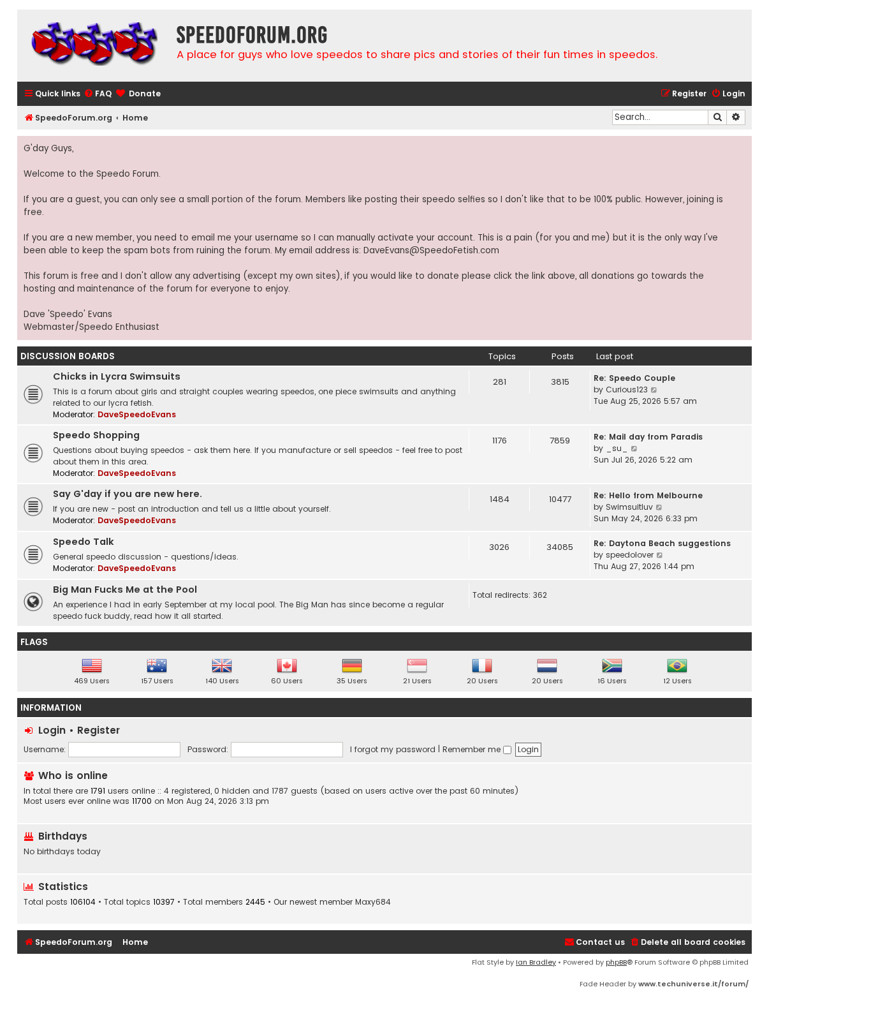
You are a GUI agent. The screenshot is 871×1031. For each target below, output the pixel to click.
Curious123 (627, 389)
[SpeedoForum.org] (93, 45)
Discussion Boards (67, 356)
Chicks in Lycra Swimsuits (116, 376)
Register (98, 730)
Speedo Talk (83, 541)
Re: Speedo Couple (634, 378)
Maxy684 (373, 902)
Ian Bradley (536, 962)
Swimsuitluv (629, 506)
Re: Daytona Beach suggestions (662, 543)
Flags (34, 642)
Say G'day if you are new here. (127, 493)
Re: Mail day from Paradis (648, 436)
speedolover (630, 554)
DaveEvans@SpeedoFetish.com (431, 250)
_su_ (617, 448)
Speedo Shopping (96, 435)
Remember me (473, 749)
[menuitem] (98, 94)
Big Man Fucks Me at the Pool (125, 589)
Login (52, 730)
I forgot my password (392, 749)
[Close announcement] (741, 146)
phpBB (616, 962)
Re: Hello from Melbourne (648, 495)
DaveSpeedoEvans (137, 414)
